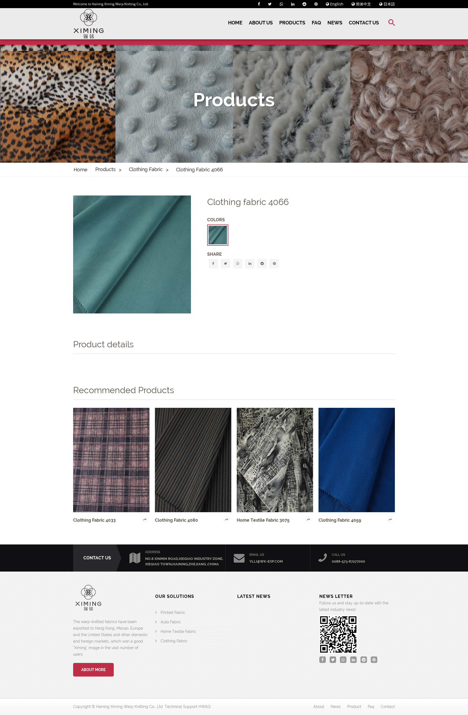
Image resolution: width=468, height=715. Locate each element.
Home (235, 22)
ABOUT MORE (93, 670)
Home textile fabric (178, 631)
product (354, 706)
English (336, 4)
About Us (261, 22)
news (336, 706)
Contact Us (364, 22)
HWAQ (205, 706)
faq (371, 706)
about (318, 706)
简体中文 (363, 4)
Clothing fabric (146, 169)
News (334, 22)
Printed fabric (173, 612)
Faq (316, 22)
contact (388, 706)
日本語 (388, 4)
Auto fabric (171, 622)
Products (292, 22)
